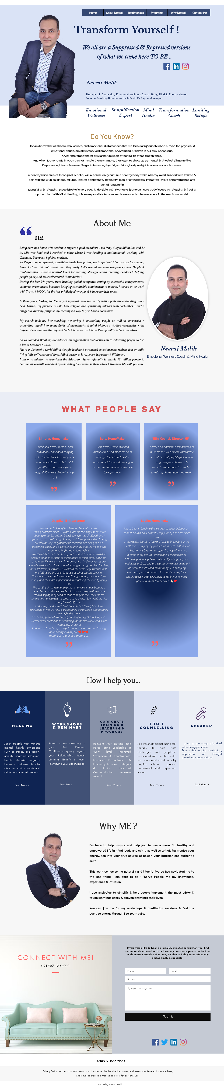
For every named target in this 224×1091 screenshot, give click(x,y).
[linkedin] (176, 66)
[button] (22, 785)
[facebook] (166, 66)
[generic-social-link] (185, 66)
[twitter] (164, 1042)
